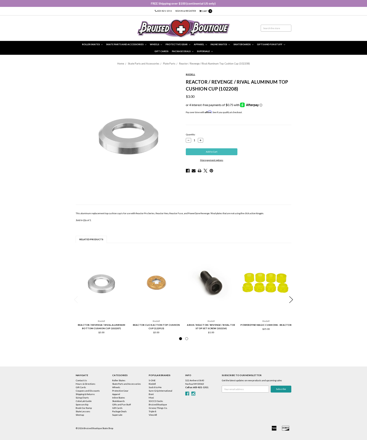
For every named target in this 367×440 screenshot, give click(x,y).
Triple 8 (152, 411)
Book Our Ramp (84, 408)
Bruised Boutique (158, 404)
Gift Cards (161, 51)
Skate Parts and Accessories (125, 44)
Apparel (199, 44)
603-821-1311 (164, 10)
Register (191, 10)
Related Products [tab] (91, 239)
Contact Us (81, 380)
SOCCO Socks (156, 401)
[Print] (199, 171)
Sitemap (80, 414)
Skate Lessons (83, 411)
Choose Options (266, 307)
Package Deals (181, 51)
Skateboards (242, 44)
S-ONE (152, 380)
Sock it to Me (155, 387)
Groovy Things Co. (158, 408)
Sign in (179, 10)
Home (120, 63)
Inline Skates (218, 44)
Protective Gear (177, 44)
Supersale (203, 51)
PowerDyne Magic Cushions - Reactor (265, 324)
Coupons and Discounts (88, 390)
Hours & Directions (85, 383)
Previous (76, 299)
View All (153, 414)
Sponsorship (82, 404)
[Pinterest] (211, 171)
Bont (151, 394)
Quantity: (190, 134)
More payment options (211, 160)
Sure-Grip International (160, 390)
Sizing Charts (82, 397)
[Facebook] (188, 171)
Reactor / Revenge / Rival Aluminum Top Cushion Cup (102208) (214, 63)
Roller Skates (91, 44)
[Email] (194, 171)
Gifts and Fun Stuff (270, 44)
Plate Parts (169, 63)
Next (291, 299)
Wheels (155, 44)
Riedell (152, 383)
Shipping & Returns (85, 394)
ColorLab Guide (84, 401)
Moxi (151, 397)
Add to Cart (101, 307)
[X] (205, 171)
